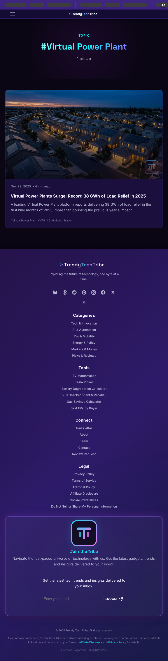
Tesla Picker (84, 382)
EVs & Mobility (84, 336)
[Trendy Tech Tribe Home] (84, 265)
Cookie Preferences (84, 500)
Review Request (84, 454)
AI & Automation (84, 329)
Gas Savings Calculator (84, 401)
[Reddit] (74, 292)
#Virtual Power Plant (23, 220)
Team (84, 441)
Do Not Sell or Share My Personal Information (84, 506)
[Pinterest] (84, 292)
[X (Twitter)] (113, 292)
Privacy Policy (84, 474)
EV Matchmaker (84, 376)
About (84, 434)
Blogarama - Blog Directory (90, 650)
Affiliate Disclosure (84, 493)
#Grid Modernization (59, 220)
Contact (84, 447)
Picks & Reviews (84, 355)
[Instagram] (94, 292)
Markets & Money (84, 349)
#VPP (41, 220)
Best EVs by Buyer (84, 408)
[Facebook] (103, 292)
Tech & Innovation (84, 323)
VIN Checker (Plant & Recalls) (84, 395)
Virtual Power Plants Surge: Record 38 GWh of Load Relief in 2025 (78, 196)
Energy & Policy (84, 342)
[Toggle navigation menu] (12, 14)
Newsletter (84, 428)
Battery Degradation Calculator (84, 388)
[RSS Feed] (84, 302)
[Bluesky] (55, 292)
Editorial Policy (84, 487)
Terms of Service (84, 480)
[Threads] (65, 292)
